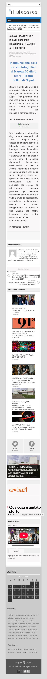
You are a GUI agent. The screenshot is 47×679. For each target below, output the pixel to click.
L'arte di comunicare (30, 53)
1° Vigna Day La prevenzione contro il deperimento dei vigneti (21, 282)
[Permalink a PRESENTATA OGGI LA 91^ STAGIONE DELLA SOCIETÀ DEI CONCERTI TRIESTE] (23, 328)
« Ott (10, 603)
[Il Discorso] (23, 12)
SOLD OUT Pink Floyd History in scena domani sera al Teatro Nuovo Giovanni (23, 427)
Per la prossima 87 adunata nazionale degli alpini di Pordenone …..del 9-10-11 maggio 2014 (26, 276)
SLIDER (11, 55)
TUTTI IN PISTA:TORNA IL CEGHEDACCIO (22, 356)
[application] (23, 535)
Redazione (19, 52)
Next (38, 467)
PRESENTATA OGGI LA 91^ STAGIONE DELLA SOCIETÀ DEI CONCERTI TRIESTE (23, 335)
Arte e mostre (26, 25)
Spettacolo (16, 25)
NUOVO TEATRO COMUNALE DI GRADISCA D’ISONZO (23, 310)
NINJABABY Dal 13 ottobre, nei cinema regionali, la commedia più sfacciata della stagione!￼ (23, 381)
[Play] (10, 542)
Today (16, 551)
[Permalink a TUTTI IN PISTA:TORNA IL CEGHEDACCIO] (23, 351)
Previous (9, 467)
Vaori (27, 662)
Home (9, 25)
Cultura (21, 53)
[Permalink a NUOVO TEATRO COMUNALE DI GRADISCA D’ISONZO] (23, 305)
